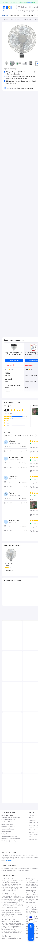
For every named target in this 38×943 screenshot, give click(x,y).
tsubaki (27, 870)
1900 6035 (9, 860)
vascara (3, 868)
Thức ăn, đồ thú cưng (10, 905)
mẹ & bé (33, 11)
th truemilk (21, 868)
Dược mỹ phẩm (17, 932)
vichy (19, 870)
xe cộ (28, 11)
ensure (36, 868)
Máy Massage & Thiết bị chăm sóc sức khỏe (12, 925)
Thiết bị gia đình (16, 938)
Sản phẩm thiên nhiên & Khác (11, 927)
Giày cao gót (29, 908)
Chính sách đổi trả (6, 831)
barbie (27, 868)
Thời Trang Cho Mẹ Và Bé (8, 881)
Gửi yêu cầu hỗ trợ (6, 822)
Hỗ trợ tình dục (15, 931)
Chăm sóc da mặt (6, 921)
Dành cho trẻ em (9, 904)
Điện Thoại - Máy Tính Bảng (10, 910)
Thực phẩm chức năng (11, 923)
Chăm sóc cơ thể (10, 924)
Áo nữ (27, 881)
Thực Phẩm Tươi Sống (8, 894)
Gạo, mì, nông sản (10, 901)
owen (31, 868)
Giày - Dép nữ (30, 906)
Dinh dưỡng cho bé (10, 885)
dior (8, 868)
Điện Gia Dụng (6, 936)
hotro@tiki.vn (16, 838)
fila (23, 870)
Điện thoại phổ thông (10, 914)
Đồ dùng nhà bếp (6, 938)
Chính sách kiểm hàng (7, 829)
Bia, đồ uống (7, 902)
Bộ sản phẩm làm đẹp (11, 931)
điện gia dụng (20, 11)
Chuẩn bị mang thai (10, 890)
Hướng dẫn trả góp (6, 834)
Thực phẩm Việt (16, 897)
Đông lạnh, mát (13, 899)
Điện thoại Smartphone (7, 913)
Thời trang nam (31, 891)
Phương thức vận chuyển (8, 826)
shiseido (3, 870)
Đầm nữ (32, 881)
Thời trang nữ (30, 879)
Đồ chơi (19, 881)
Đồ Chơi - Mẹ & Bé (7, 879)
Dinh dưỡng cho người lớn (12, 887)
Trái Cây (3, 896)
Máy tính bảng (9, 916)
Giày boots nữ (32, 911)
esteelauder (13, 868)
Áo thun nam (29, 893)
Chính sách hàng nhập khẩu (9, 836)
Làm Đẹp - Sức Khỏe (8, 919)
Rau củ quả (7, 897)
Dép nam (34, 920)
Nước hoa (8, 931)
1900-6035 (9, 815)
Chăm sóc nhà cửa (12, 907)
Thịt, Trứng (10, 896)
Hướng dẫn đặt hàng (7, 824)
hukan (15, 870)
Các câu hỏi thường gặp (8, 819)
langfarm (9, 870)
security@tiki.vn (15, 841)
